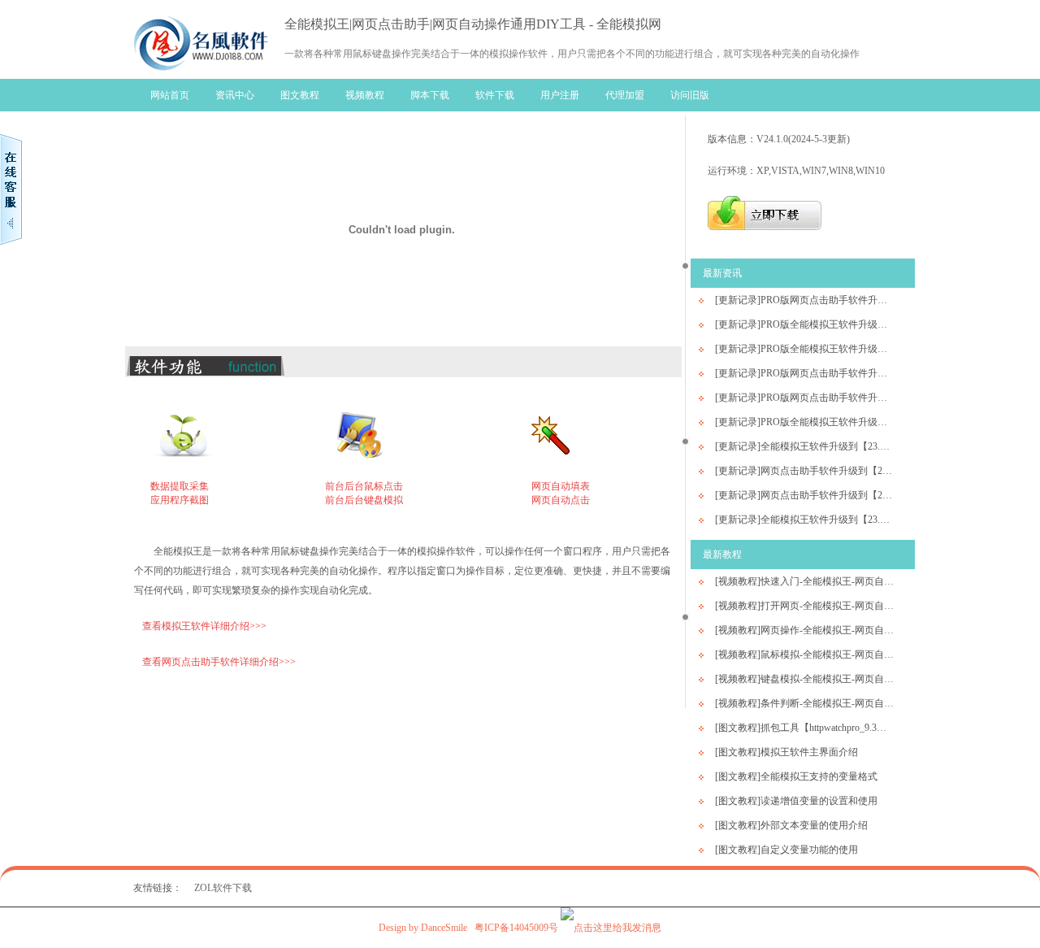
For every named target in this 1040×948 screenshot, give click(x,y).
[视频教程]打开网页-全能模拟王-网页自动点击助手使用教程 (805, 605)
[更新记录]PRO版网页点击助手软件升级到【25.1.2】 (805, 373)
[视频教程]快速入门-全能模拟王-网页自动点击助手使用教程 (805, 581)
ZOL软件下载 (223, 888)
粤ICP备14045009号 (516, 927)
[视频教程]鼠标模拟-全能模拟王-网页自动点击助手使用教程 (805, 654)
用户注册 (559, 95)
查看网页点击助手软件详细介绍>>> (219, 662)
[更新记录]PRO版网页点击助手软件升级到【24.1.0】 (805, 397)
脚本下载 (429, 95)
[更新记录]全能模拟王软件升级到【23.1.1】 (805, 446)
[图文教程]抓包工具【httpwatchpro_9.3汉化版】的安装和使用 (805, 727)
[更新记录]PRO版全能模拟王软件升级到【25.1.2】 (805, 348)
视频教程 (364, 95)
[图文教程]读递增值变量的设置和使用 (796, 801)
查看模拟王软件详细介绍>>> (204, 626)
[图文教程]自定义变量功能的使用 (786, 849)
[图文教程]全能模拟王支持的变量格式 (796, 776)
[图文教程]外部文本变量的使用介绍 (791, 825)
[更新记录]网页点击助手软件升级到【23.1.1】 (805, 470)
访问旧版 (689, 95)
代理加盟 (624, 95)
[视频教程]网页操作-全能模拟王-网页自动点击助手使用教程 (805, 630)
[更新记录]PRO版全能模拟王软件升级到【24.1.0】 (805, 422)
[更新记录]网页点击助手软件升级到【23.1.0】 (805, 495)
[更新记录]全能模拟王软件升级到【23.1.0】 (805, 519)
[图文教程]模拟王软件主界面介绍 (786, 752)
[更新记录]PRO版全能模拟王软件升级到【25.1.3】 (805, 324)
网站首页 (169, 95)
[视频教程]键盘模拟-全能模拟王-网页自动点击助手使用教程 (805, 679)
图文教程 (299, 95)
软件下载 (494, 95)
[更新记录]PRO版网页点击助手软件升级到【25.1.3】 (805, 300)
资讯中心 (234, 95)
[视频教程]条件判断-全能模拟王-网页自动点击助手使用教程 (805, 703)
